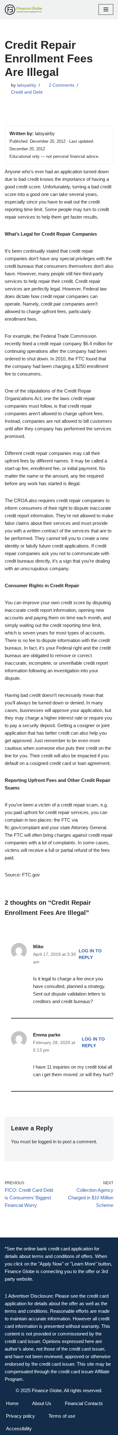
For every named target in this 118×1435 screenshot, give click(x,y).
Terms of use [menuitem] (61, 1416)
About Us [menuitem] (41, 1403)
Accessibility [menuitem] (19, 1428)
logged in (47, 1141)
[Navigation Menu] (105, 9)
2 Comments (61, 85)
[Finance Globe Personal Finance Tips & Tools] (23, 9)
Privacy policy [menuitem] (20, 1416)
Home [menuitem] (12, 1403)
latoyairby (26, 85)
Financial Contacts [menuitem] (84, 1403)
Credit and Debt (26, 92)
